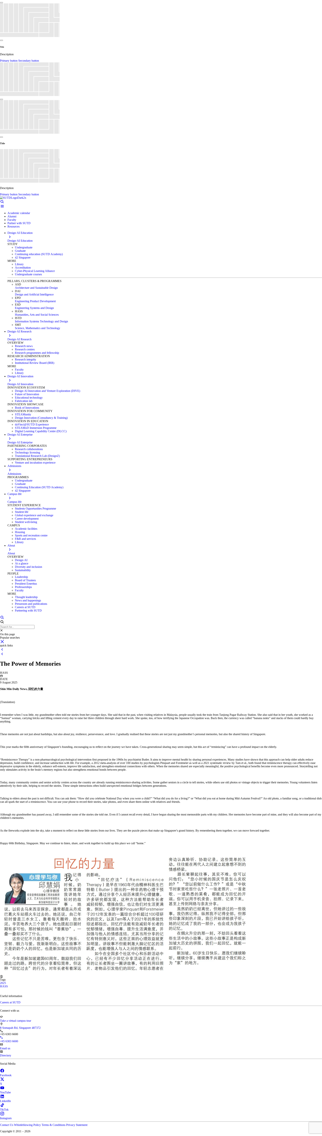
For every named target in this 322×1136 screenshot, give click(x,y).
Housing (20, 532)
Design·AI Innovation (20, 384)
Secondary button (28, 60)
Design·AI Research (19, 339)
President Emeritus (26, 583)
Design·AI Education (20, 240)
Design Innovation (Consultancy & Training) (41, 417)
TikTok (4, 1109)
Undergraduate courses (28, 274)
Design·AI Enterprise (20, 442)
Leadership (21, 576)
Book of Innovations (27, 407)
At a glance (21, 563)
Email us (5, 1048)
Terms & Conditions (54, 1124)
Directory (5, 1055)
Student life (21, 511)
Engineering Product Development (35, 301)
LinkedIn (5, 1101)
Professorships (23, 587)
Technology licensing (27, 452)
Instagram (6, 1118)
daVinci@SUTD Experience (32, 424)
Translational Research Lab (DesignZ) (37, 455)
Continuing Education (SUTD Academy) (39, 487)
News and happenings (28, 600)
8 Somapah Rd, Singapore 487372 (20, 1027)
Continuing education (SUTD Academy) (39, 254)
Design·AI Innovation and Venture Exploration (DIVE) (47, 390)
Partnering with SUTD (28, 610)
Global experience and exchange (34, 515)
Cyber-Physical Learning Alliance (35, 271)
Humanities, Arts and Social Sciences (37, 314)
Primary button (9, 60)
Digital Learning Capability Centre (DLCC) (41, 431)
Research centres (25, 349)
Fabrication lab (23, 401)
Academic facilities (26, 528)
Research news (24, 346)
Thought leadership (26, 597)
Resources (13, 226)
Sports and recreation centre (31, 535)
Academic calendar (18, 213)
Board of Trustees (25, 580)
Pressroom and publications (31, 603)
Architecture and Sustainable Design (36, 287)
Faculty (11, 219)
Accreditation (23, 267)
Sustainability (23, 570)
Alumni (11, 216)
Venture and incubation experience (35, 462)
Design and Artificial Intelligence (34, 294)
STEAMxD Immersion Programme (35, 427)
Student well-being (26, 522)
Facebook (6, 1075)
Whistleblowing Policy (28, 1124)
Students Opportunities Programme (35, 508)
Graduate (20, 250)
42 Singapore (23, 257)
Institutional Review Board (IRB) (34, 362)
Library (19, 264)
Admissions (14, 473)
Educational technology (29, 397)
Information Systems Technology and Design (41, 321)
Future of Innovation (27, 394)
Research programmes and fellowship (37, 352)
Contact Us (7, 1124)
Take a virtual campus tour (15, 1020)
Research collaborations (29, 449)
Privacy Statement (76, 1124)
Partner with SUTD (19, 223)
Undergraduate (23, 247)
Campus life (14, 501)
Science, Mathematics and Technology (37, 328)
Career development (27, 518)
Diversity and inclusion (28, 566)
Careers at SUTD (25, 607)
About (11, 553)
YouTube (5, 1092)
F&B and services (25, 538)
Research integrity (25, 359)
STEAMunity (23, 414)
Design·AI (21, 560)
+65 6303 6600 (9, 1041)
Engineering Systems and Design (34, 307)
